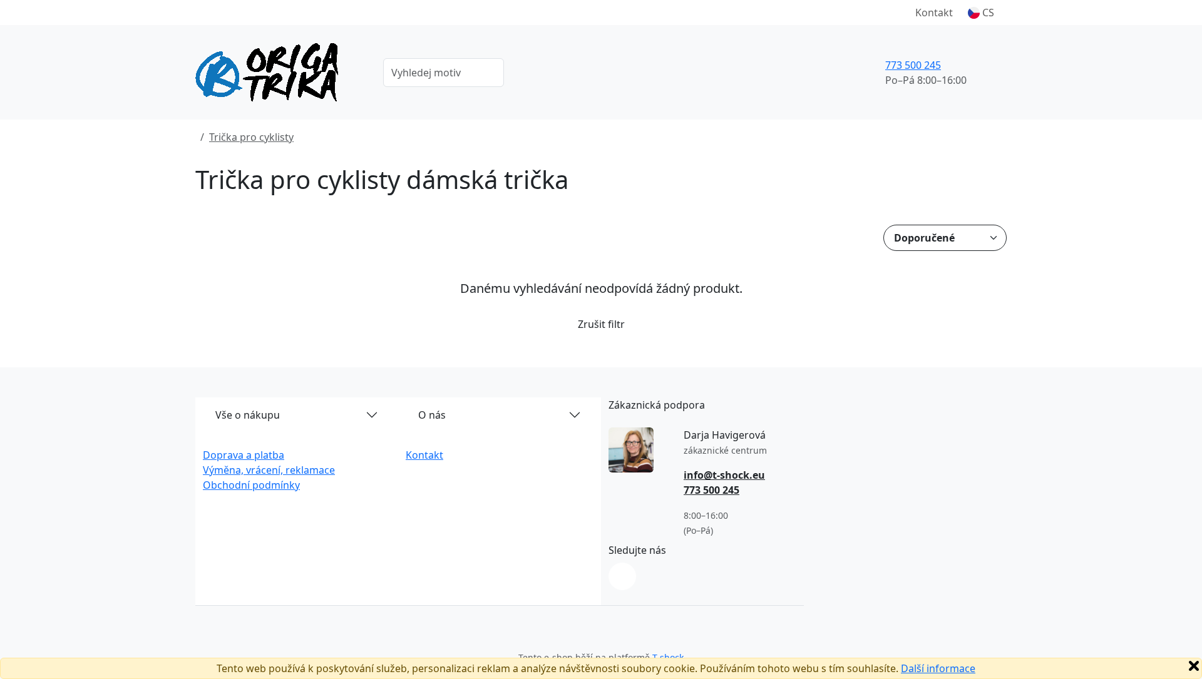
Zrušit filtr (601, 324)
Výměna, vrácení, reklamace (269, 470)
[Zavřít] (1194, 666)
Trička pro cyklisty (251, 137)
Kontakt (934, 12)
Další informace (938, 668)
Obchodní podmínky (251, 485)
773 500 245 (913, 65)
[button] (981, 12)
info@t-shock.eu (724, 475)
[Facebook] (622, 576)
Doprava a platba (243, 455)
